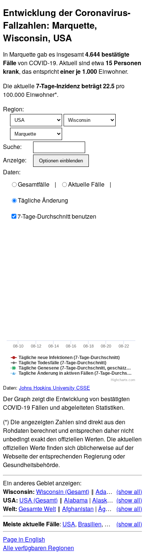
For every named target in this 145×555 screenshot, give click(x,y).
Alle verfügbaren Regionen (38, 547)
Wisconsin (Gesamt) (62, 491)
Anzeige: (14, 160)
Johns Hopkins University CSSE (54, 387)
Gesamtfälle (33, 184)
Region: (13, 109)
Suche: (12, 146)
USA (68, 524)
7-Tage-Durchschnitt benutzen (56, 216)
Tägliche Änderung (43, 200)
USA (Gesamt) (38, 500)
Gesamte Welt (37, 508)
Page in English (24, 539)
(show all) (129, 491)
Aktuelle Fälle (86, 184)
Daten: (11, 172)
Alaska (101, 500)
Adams (105, 491)
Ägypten (109, 508)
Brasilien (90, 524)
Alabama (76, 500)
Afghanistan (78, 508)
